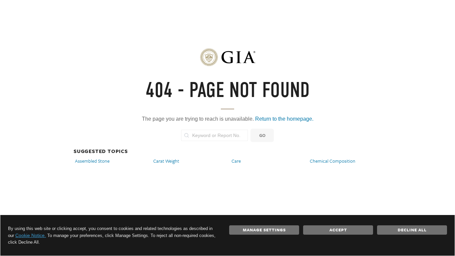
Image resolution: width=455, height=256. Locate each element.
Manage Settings (264, 230)
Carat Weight (166, 160)
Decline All (412, 230)
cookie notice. (30, 235)
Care (236, 160)
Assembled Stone (92, 160)
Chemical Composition (332, 160)
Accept (338, 230)
